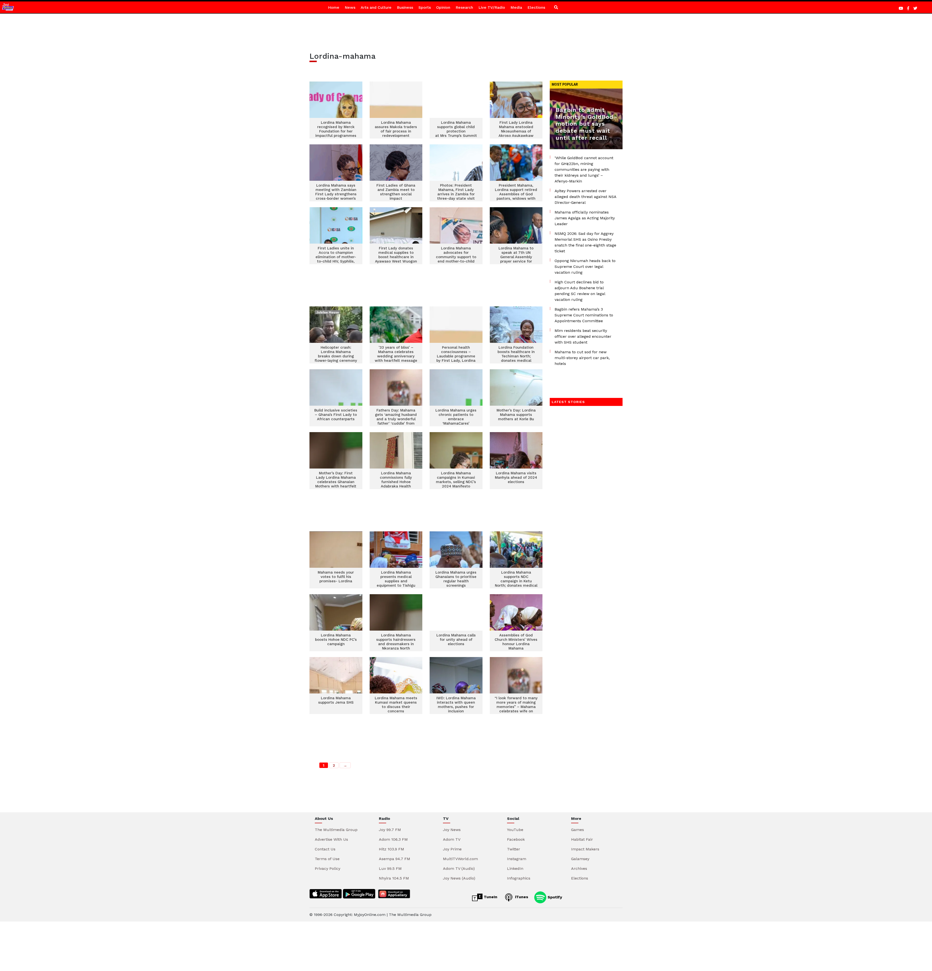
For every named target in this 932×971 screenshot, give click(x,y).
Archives (579, 868)
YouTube (515, 829)
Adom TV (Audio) (459, 868)
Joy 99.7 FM (390, 829)
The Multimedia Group (336, 829)
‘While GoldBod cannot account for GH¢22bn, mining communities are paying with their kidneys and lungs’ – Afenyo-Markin (584, 169)
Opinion (443, 7)
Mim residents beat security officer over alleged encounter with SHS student (583, 336)
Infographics (518, 878)
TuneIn (490, 897)
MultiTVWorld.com (460, 858)
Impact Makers (585, 849)
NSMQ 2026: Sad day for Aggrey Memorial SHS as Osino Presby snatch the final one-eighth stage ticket (585, 242)
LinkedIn (515, 868)
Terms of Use (327, 858)
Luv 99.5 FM (390, 868)
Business (405, 7)
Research (464, 7)
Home (333, 7)
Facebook (516, 839)
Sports (424, 7)
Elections (536, 7)
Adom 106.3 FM (393, 839)
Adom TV (451, 839)
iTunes (521, 897)
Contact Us (325, 849)
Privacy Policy (327, 868)
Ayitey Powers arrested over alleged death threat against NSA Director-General (585, 197)
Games (577, 829)
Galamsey (580, 858)
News (350, 7)
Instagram (516, 858)
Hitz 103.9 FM (391, 849)
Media (516, 7)
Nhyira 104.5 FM (394, 878)
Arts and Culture (376, 7)
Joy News (452, 829)
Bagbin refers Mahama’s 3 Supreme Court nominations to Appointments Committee (584, 315)
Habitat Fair (582, 839)
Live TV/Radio (491, 7)
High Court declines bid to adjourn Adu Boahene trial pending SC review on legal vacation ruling (580, 291)
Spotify (554, 897)
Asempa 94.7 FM (394, 858)
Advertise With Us (331, 839)
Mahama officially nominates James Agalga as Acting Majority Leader (585, 218)
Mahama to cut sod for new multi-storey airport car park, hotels (582, 358)
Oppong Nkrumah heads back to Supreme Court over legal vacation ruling (585, 266)
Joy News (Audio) (459, 878)
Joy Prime (452, 849)
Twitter (513, 849)
